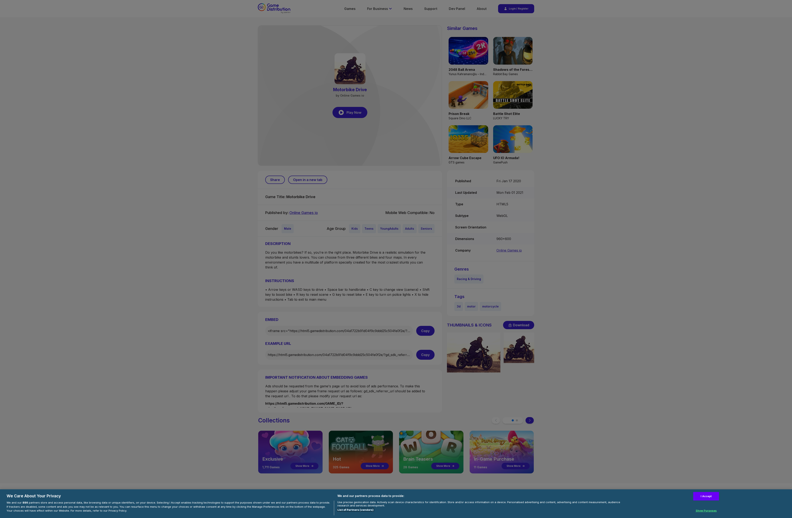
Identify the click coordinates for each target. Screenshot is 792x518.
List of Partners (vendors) (355, 509)
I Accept (706, 496)
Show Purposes (706, 510)
